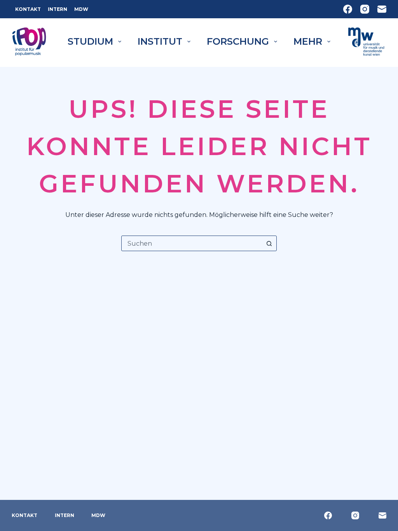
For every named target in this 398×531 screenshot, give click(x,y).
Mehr (307, 41)
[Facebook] (347, 9)
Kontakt (28, 9)
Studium (90, 41)
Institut (160, 41)
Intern (57, 9)
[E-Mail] (381, 9)
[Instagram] (364, 9)
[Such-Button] (269, 243)
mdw (81, 9)
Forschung (238, 41)
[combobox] (192, 243)
